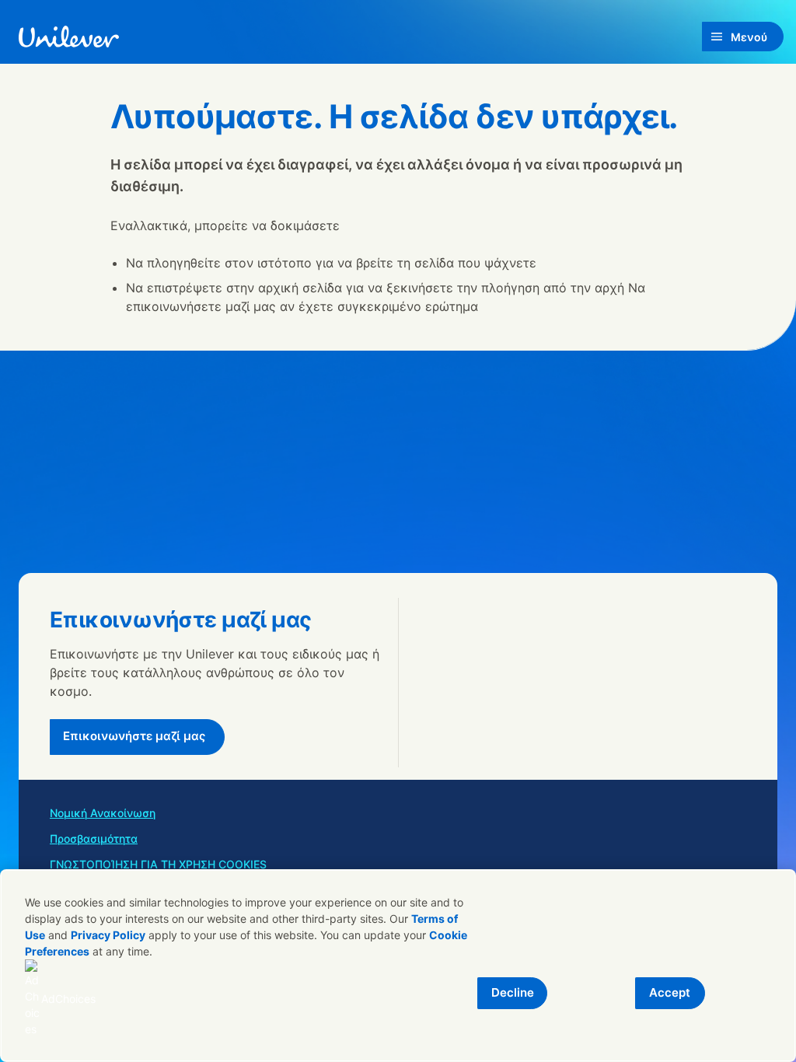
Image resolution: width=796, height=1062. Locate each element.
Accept (669, 992)
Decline (512, 992)
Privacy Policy (108, 934)
